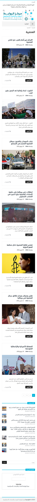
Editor (27, 45)
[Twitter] (29, 10)
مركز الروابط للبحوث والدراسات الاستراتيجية (14, 499)
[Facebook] (33, 10)
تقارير (23, 373)
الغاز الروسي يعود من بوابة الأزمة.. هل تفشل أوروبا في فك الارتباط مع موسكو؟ (22, 450)
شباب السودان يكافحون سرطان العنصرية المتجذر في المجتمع (21, 142)
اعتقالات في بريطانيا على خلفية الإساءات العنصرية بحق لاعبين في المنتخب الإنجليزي (20, 194)
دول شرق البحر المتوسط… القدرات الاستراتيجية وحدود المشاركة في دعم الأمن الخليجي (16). (21, 437)
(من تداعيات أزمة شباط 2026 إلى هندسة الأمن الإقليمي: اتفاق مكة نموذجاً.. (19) (23, 421)
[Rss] (26, 10)
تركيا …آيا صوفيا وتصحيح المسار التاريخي (25, 414)
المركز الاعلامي (29, 67)
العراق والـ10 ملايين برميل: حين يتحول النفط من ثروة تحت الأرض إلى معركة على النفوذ (22, 408)
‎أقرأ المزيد (29, 80)
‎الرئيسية (33, 27)
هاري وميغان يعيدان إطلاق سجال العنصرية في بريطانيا (20, 297)
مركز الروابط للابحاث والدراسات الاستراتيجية (18, 486)
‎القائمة (27, 24)
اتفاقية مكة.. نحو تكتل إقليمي (27, 443)
